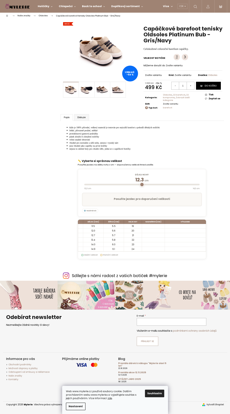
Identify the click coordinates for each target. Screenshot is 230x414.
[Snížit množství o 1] (175, 86)
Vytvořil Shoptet (215, 404)
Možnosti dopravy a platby (23, 368)
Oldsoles (212, 75)
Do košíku (211, 85)
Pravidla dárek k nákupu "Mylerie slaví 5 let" (142, 364)
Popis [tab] (67, 117)
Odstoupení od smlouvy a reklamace (29, 372)
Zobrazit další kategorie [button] (176, 99)
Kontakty (13, 379)
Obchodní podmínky (20, 364)
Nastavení (76, 406)
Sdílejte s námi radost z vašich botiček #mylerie (119, 275)
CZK (181, 6)
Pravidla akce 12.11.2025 (132, 372)
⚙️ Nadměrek (90, 210)
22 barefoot (179, 94)
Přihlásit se (147, 341)
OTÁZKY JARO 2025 (129, 379)
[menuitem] (45, 6)
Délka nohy (142, 174)
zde (110, 398)
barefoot (167, 107)
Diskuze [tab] (81, 117)
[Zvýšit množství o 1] (190, 86)
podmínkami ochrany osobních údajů (195, 330)
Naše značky (15, 375)
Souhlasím (154, 393)
